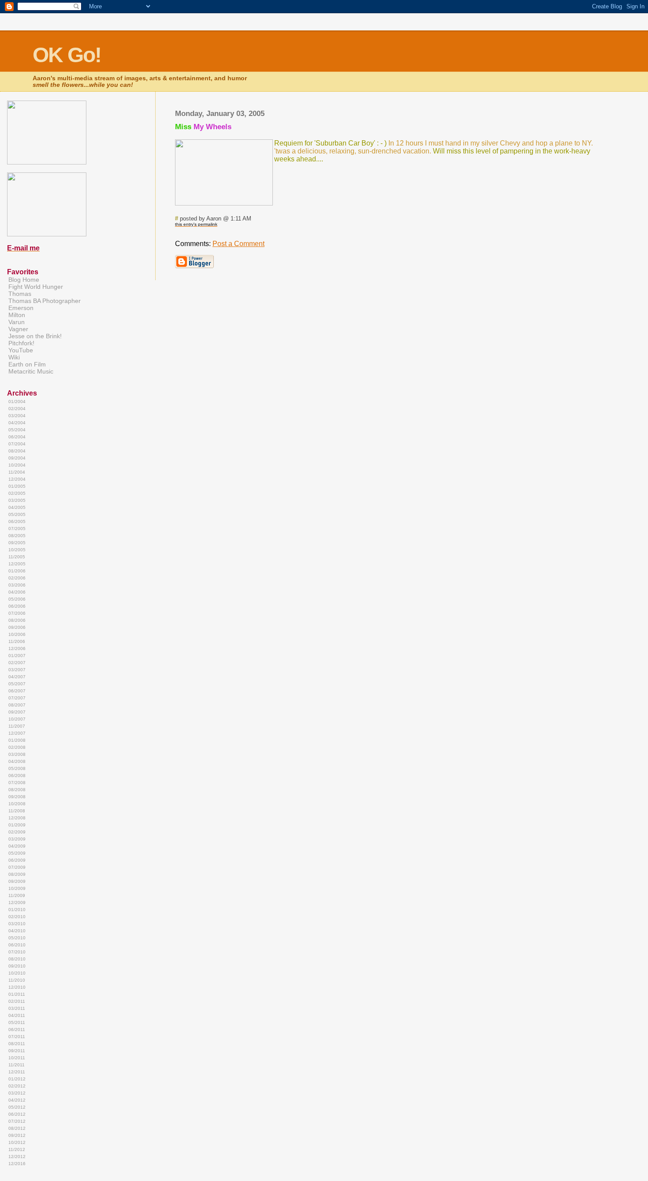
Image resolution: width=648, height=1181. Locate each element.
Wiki (14, 357)
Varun (16, 321)
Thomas (19, 293)
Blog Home (23, 279)
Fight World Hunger (35, 286)
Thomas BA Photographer (44, 300)
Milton (16, 314)
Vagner (18, 329)
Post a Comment (238, 243)
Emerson (21, 307)
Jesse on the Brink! (35, 336)
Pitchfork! (21, 343)
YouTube (20, 350)
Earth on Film (27, 364)
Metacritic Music (30, 371)
